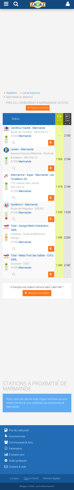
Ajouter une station (39, 293)
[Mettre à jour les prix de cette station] (51, 143)
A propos (14, 478)
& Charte (31, 478)
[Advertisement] (37, 51)
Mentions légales (51, 478)
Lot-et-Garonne (31, 92)
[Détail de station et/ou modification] (13, 142)
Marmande (25, 136)
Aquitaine (11, 92)
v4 (28, 486)
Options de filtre (39, 107)
